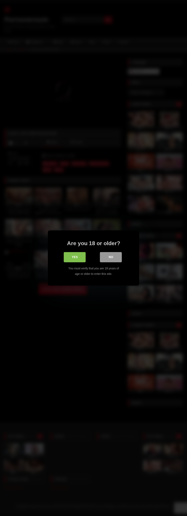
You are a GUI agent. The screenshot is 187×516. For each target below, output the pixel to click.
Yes (75, 257)
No (111, 257)
